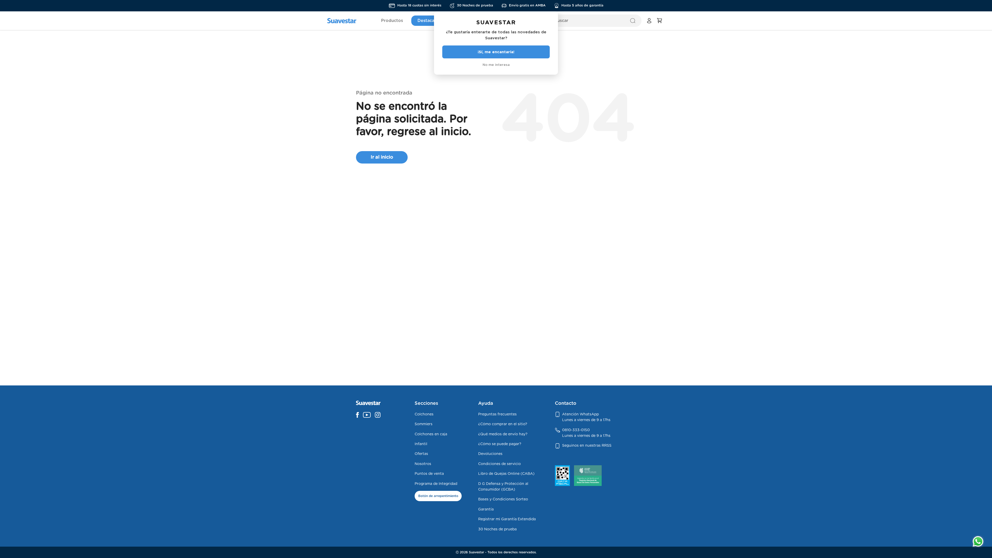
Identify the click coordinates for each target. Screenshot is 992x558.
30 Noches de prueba (475, 5)
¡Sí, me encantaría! (496, 52)
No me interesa (496, 64)
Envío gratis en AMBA (527, 5)
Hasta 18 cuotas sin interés (419, 5)
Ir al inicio (382, 157)
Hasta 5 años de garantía (582, 5)
